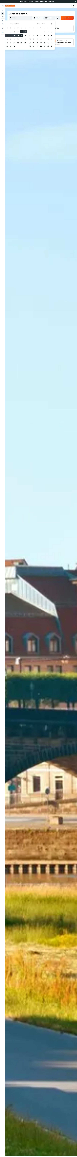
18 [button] (21, 39)
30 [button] (14, 46)
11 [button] (21, 35)
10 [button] (18, 35)
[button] (75, 1)
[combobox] (22, 18)
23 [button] (14, 42)
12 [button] (25, 35)
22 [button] (10, 42)
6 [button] (37, 35)
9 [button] (14, 35)
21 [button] (7, 42)
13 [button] (37, 39)
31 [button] (51, 46)
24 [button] (18, 42)
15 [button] (10, 39)
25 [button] (21, 42)
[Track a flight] (3, 23)
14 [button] (7, 39)
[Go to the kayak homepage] (10, 5)
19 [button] (25, 39)
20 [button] (37, 42)
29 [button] (10, 46)
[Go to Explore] (3, 20)
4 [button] (21, 32)
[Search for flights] (3, 10)
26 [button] (25, 42)
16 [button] (14, 39)
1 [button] (44, 32)
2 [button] (14, 32)
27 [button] (37, 46)
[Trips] (3, 28)
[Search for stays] (3, 13)
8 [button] (10, 35)
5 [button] (25, 32)
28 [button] (7, 46)
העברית (52, 1)
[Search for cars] (3, 16)
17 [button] (17, 39)
